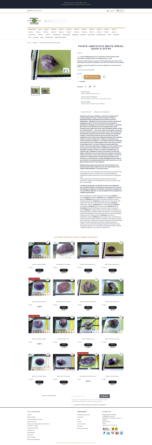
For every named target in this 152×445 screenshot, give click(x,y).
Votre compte (82, 411)
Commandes (80, 417)
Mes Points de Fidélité (82, 428)
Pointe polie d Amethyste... (112, 301)
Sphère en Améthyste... (64, 339)
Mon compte (30, 435)
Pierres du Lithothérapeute (33, 439)
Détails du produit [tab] (102, 112)
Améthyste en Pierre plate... (88, 264)
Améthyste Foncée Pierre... (39, 376)
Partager (85, 86)
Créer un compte (31, 437)
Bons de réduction (81, 424)
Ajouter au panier (92, 77)
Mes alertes (80, 426)
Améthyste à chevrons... (63, 376)
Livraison (29, 414)
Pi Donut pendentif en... (88, 339)
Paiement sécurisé (31, 421)
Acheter (39, 270)
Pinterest (94, 86)
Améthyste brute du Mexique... (88, 301)
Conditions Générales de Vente (34, 419)
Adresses (79, 421)
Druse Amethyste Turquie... (63, 264)
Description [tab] (86, 112)
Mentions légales (31, 417)
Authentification (31, 432)
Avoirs (78, 419)
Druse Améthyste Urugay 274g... (88, 376)
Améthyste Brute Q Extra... (112, 339)
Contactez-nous (31, 430)
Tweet (90, 86)
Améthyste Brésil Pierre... (39, 264)
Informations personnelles (83, 414)
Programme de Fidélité (32, 428)
